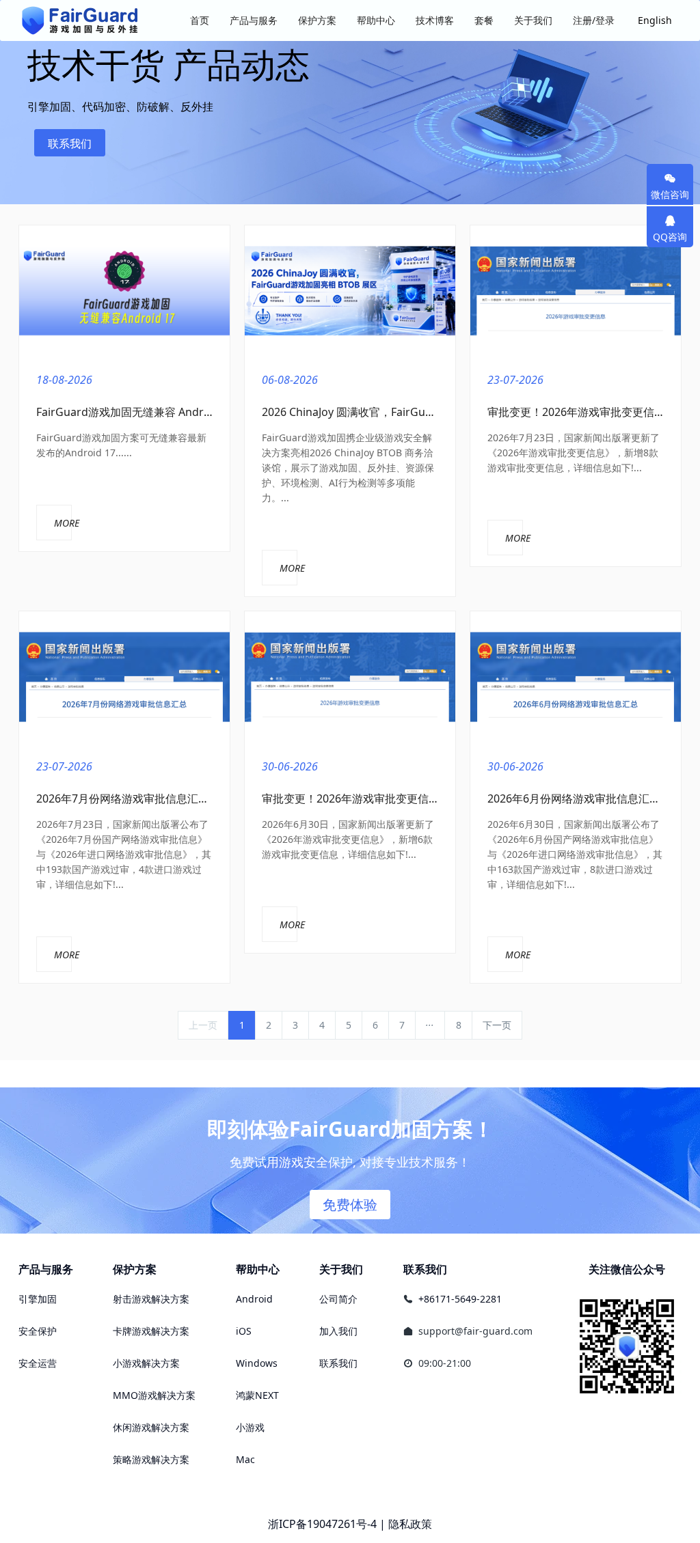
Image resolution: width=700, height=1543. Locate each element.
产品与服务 (45, 1269)
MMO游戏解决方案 (154, 1395)
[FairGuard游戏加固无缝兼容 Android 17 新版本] (124, 291)
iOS (244, 1330)
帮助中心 (258, 1269)
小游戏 (250, 1427)
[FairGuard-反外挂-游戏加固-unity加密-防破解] (80, 20)
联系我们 (70, 143)
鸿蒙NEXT (257, 1395)
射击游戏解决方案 (151, 1298)
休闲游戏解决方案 (151, 1427)
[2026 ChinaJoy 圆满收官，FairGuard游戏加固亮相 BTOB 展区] (350, 291)
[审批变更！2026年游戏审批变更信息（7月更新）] (575, 291)
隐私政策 (410, 1523)
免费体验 (350, 1204)
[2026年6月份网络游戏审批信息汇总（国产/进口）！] (575, 677)
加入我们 (338, 1330)
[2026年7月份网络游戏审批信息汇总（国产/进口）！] (124, 677)
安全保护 (37, 1330)
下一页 (497, 1024)
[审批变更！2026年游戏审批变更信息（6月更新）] (350, 677)
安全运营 (37, 1363)
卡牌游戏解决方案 (151, 1330)
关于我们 (341, 1269)
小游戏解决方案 (146, 1363)
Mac (245, 1459)
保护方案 (135, 1269)
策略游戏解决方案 (151, 1459)
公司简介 (338, 1298)
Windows (257, 1363)
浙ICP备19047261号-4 (322, 1523)
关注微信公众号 (627, 1269)
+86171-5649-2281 (460, 1298)
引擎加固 (37, 1298)
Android (254, 1298)
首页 (199, 20)
